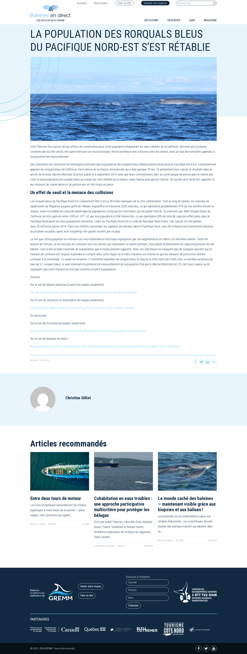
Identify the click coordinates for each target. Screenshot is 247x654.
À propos (82, 3)
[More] (213, 362)
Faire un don (124, 3)
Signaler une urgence (155, 3)
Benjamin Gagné (37, 524)
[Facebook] (195, 362)
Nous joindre (101, 3)
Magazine (210, 20)
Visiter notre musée (90, 586)
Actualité (34, 360)
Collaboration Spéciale (104, 546)
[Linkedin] (207, 362)
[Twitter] (201, 362)
